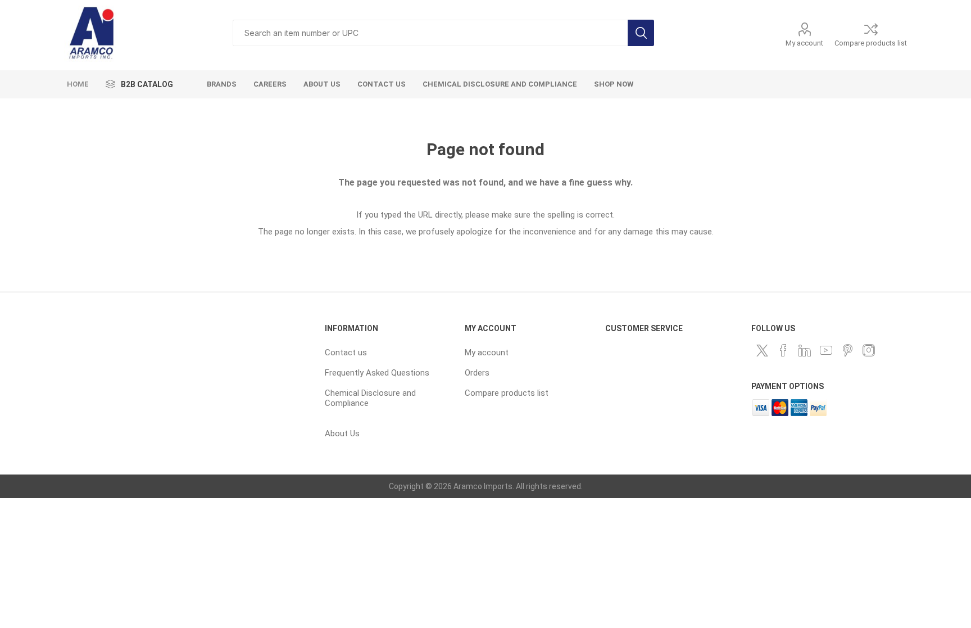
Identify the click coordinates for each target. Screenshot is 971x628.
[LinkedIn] (805, 350)
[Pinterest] (847, 350)
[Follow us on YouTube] (826, 350)
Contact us (346, 352)
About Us (342, 433)
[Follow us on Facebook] (783, 350)
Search (641, 33)
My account (804, 43)
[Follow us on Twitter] (762, 350)
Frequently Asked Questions (377, 373)
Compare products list (870, 43)
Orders (477, 373)
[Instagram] (869, 350)
